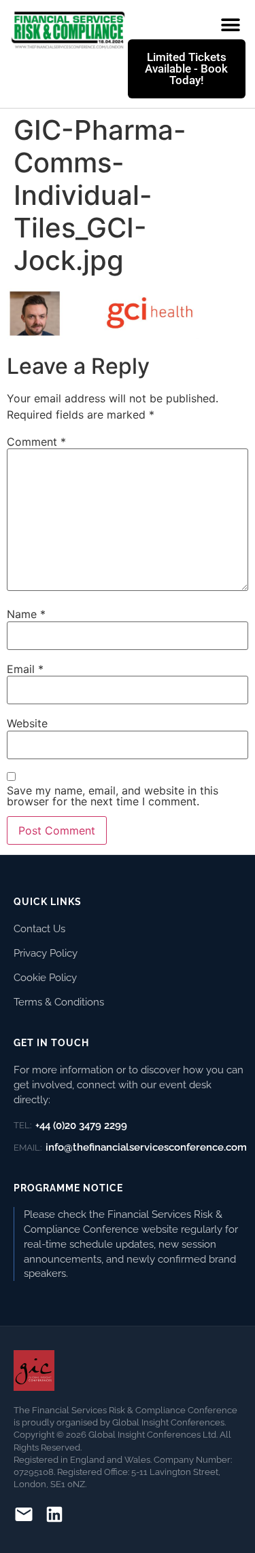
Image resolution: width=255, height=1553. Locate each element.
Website (27, 723)
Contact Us (39, 928)
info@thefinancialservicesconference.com (130, 1147)
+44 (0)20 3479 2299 (70, 1125)
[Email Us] (24, 1516)
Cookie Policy (45, 977)
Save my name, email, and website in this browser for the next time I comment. (112, 796)
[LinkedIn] (54, 1516)
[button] (230, 24)
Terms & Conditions (59, 1002)
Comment (36, 441)
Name (26, 614)
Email (25, 669)
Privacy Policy (46, 953)
